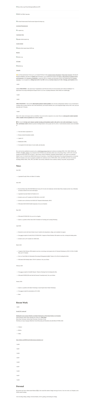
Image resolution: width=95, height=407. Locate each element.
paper (21, 235)
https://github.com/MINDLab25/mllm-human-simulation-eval (29, 339)
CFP (48, 256)
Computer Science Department (54, 74)
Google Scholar (19, 43)
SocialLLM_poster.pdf (21, 311)
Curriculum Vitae (20, 34)
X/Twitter (18, 61)
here (68, 90)
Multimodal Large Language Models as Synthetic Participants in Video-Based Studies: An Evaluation (38, 315)
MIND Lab (34, 76)
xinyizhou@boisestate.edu (22, 26)
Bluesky (18, 52)
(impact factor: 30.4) (44, 151)
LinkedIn (18, 70)
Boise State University (67, 74)
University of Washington (32, 78)
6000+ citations (25, 152)
